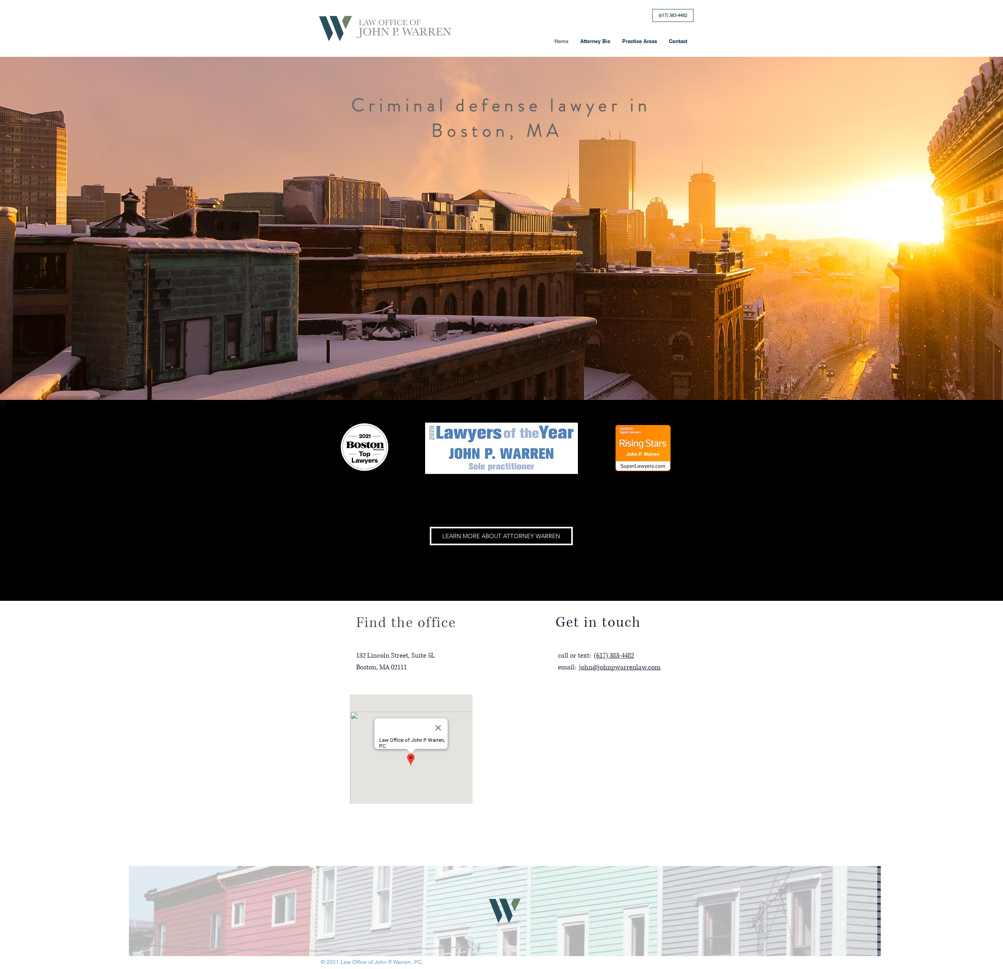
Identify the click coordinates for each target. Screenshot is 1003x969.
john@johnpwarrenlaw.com (620, 667)
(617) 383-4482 (614, 655)
